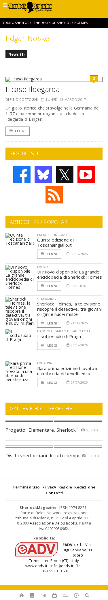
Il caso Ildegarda (32, 89)
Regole (65, 487)
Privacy (49, 487)
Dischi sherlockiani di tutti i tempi (42, 455)
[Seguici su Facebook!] (22, 174)
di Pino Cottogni (21, 99)
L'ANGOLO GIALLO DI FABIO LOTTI (64, 331)
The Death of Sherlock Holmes (60, 23)
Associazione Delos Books (53, 523)
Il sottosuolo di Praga (59, 336)
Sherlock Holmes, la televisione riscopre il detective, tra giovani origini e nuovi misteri (69, 309)
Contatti (55, 492)
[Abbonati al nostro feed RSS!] (54, 195)
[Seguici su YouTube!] (86, 174)
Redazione (84, 487)
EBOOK (43, 266)
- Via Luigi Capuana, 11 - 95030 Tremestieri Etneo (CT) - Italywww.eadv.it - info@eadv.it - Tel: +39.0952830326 (58, 557)
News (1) (16, 54)
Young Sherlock (17, 23)
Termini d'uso (26, 487)
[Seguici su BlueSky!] (43, 174)
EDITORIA (44, 363)
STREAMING (46, 298)
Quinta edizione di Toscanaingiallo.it (55, 242)
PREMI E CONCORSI (52, 234)
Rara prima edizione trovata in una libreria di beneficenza (68, 370)
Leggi (20, 131)
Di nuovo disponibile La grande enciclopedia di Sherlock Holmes (69, 274)
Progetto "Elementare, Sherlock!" (42, 430)
